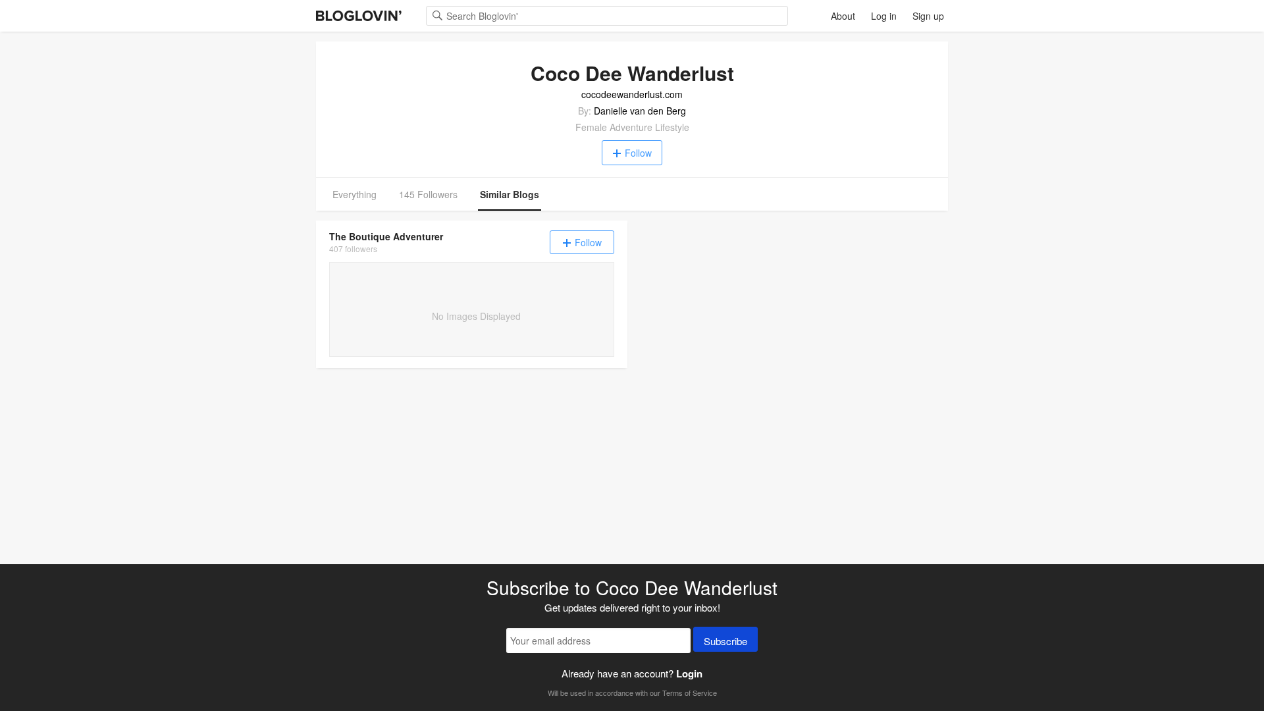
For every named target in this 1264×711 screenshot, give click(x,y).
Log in (884, 15)
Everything (354, 194)
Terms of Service (689, 692)
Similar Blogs (509, 194)
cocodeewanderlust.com (632, 94)
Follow (638, 152)
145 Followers (428, 194)
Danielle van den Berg (640, 110)
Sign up (928, 15)
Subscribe (725, 641)
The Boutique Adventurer (386, 236)
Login (689, 673)
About (843, 15)
